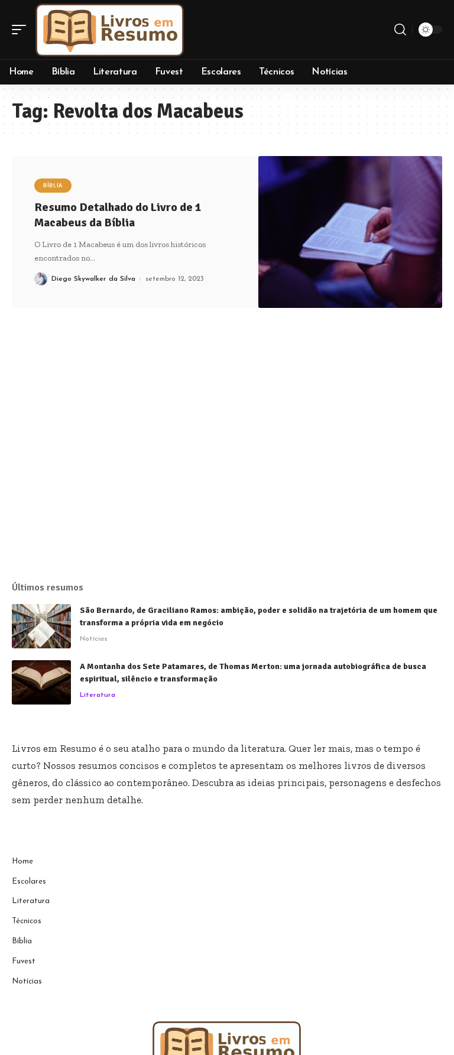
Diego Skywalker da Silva (93, 279)
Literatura (97, 695)
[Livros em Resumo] (110, 29)
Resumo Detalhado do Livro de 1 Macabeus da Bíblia (118, 215)
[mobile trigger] (22, 29)
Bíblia (53, 185)
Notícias (94, 638)
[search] (400, 30)
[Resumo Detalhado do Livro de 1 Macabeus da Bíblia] (350, 232)
